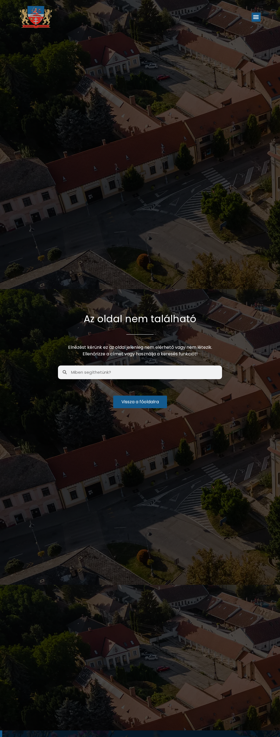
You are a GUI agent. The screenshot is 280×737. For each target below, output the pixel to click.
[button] (256, 17)
